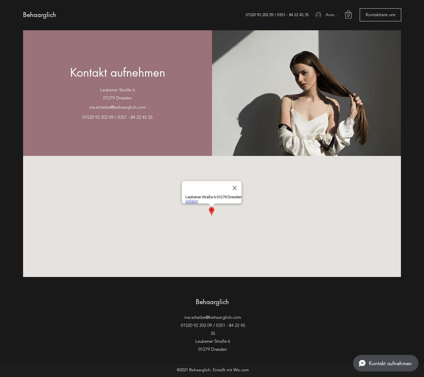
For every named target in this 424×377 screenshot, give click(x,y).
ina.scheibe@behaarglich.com (117, 107)
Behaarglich (39, 15)
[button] (348, 14)
